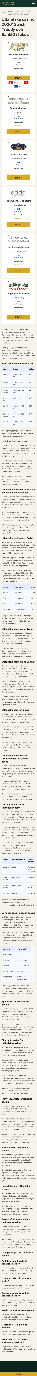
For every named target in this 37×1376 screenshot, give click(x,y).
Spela (17, 78)
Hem (3, 13)
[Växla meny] (33, 3)
